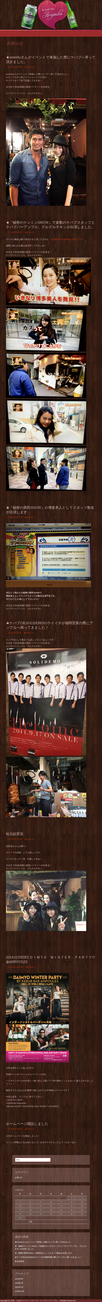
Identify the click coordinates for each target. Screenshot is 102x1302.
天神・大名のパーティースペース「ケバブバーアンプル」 (35, 1300)
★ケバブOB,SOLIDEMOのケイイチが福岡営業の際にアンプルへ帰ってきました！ (48, 1257)
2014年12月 (19, 1291)
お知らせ (30, 67)
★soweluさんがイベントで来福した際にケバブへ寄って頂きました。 (44, 1242)
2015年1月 (19, 1287)
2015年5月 (19, 1283)
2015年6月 (19, 1279)
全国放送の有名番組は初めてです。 (68, 239)
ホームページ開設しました (27, 1124)
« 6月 (30, 1222)
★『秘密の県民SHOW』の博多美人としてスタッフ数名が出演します (43, 1253)
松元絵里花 (14, 834)
